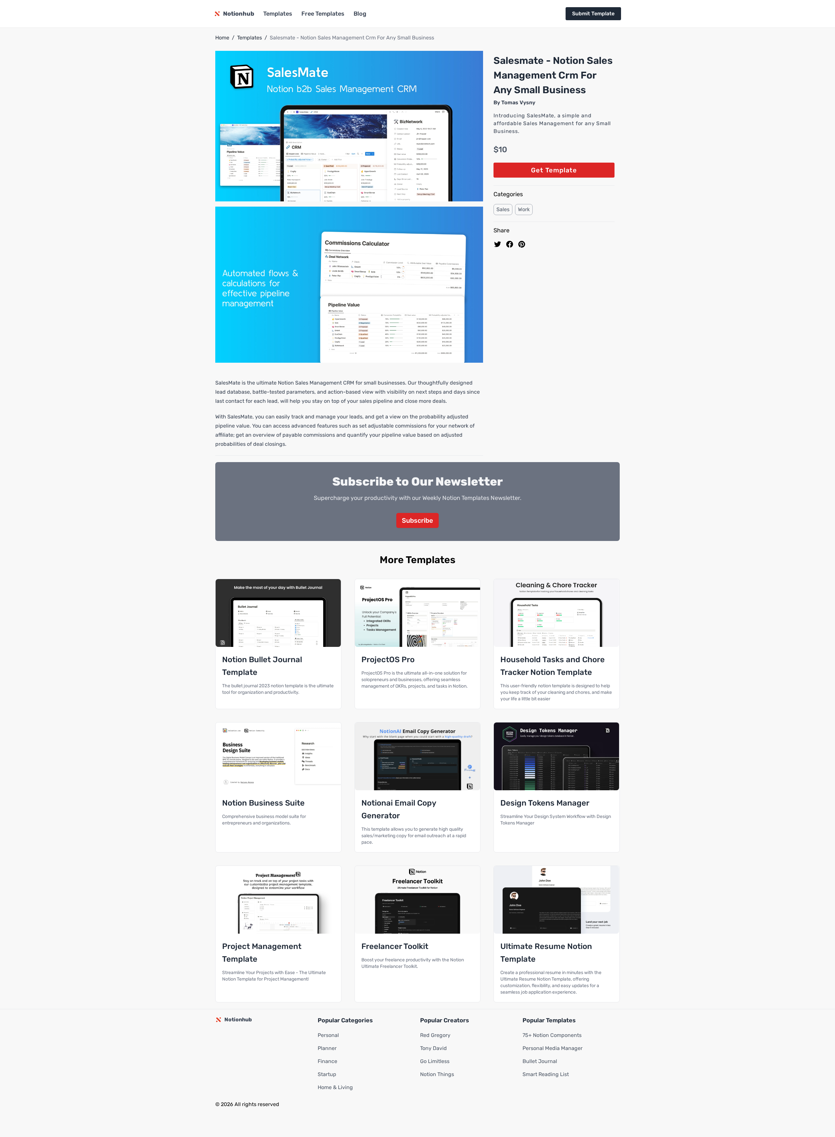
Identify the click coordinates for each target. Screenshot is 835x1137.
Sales (502, 209)
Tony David (433, 1048)
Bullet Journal (540, 1061)
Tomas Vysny (518, 102)
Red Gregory (435, 1035)
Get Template (554, 170)
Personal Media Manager (553, 1048)
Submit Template (593, 13)
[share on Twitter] (497, 244)
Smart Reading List (546, 1074)
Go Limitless (434, 1061)
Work (524, 209)
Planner (327, 1048)
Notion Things (437, 1074)
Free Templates (322, 13)
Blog (360, 13)
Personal (328, 1035)
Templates (277, 13)
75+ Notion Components (552, 1035)
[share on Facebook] (510, 244)
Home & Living (335, 1087)
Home (222, 38)
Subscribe (417, 520)
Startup (327, 1074)
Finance (327, 1061)
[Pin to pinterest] (522, 244)
